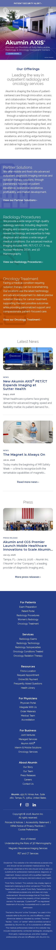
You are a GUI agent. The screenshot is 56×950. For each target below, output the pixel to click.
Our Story (28, 767)
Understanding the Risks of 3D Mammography (28, 843)
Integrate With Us (28, 707)
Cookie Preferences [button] (28, 829)
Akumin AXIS (28, 743)
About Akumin (28, 762)
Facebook (20, 803)
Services (28, 634)
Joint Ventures (28, 735)
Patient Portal (28, 611)
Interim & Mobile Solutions (28, 747)
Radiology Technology (28, 643)
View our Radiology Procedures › (23, 261)
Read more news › (28, 482)
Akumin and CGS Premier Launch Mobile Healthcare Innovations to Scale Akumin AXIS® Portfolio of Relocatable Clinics (27, 549)
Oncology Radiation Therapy (28, 656)
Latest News (28, 341)
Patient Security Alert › (28, 3)
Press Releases (28, 775)
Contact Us (28, 784)
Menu (51, 11)
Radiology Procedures (28, 615)
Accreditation (28, 719)
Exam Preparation (28, 607)
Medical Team (28, 715)
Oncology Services (28, 752)
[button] (2, 33)
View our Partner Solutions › (20, 200)
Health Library (28, 688)
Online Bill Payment (28, 679)
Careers (28, 779)
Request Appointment (28, 675)
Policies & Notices (14, 822)
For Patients (28, 602)
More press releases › (28, 576)
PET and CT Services (28, 853)
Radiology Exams (28, 639)
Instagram (27, 803)
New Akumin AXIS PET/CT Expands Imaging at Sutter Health (25, 385)
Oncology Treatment (28, 623)
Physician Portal (28, 703)
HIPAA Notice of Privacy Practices (27, 826)
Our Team (28, 771)
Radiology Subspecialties (28, 647)
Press (28, 502)
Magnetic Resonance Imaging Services (28, 848)
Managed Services (28, 739)
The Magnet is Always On (24, 454)
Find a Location (28, 671)
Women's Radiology (28, 619)
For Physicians (28, 698)
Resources (28, 666)
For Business (28, 730)
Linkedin (34, 803)
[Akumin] (11, 11)
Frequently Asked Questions (28, 683)
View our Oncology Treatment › (22, 319)
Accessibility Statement (37, 822)
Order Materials (28, 711)
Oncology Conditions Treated (28, 651)
